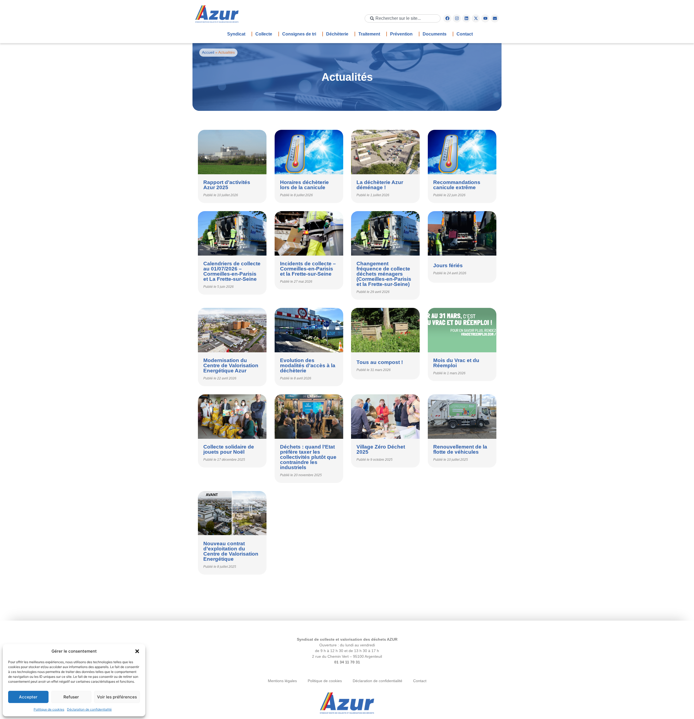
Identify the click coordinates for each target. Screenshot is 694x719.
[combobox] (403, 18)
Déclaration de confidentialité (89, 709)
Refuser (71, 696)
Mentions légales (282, 681)
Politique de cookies (49, 709)
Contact (465, 34)
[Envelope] (495, 18)
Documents (434, 34)
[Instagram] (457, 18)
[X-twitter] (476, 18)
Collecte (263, 34)
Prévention (401, 34)
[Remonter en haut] (347, 703)
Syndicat (236, 34)
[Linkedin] (466, 18)
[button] (137, 651)
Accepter (28, 696)
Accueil (208, 52)
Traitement (369, 34)
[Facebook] (447, 18)
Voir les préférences (117, 696)
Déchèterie (337, 34)
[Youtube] (485, 18)
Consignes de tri (299, 34)
